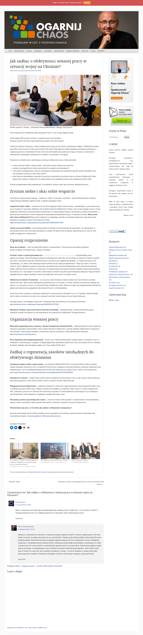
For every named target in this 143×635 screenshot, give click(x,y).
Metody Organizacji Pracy (117, 258)
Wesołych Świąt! (13, 481)
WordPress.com (42, 627)
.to (100, 285)
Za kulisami (113, 282)
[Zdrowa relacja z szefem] (85, 451)
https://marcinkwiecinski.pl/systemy (23, 334)
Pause (50, 288)
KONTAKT (101, 51)
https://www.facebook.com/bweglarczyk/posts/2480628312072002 (34, 304)
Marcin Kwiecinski (36, 70)
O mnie (93, 51)
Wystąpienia (38, 51)
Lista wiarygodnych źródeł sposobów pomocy (44, 416)
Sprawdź (87, 2)
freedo (95, 285)
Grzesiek (18, 502)
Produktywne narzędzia (116, 272)
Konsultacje (48, 51)
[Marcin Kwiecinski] (71, 30)
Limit (56, 288)
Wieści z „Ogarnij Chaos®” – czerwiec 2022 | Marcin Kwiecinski (38, 566)
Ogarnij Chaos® (19, 51)
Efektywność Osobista (40, 472)
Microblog (112, 261)
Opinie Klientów (59, 51)
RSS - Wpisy (114, 300)
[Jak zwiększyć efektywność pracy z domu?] (55, 451)
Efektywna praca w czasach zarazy (120, 250)
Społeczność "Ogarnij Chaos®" (119, 274)
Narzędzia (112, 263)
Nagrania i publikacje (72, 51)
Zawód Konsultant (115, 288)
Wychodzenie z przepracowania (119, 277)
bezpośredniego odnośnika (65, 472)
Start (10, 51)
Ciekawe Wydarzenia (116, 247)
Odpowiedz (19, 518)
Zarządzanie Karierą (115, 285)
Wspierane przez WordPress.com (17, 627)
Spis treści (85, 51)
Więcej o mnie (128, 215)
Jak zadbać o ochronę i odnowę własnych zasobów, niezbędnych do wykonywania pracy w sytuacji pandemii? (23, 462)
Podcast (29, 51)
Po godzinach (113, 266)
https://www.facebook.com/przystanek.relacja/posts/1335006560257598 (36, 223)
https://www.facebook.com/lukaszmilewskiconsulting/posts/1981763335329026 (43, 372)
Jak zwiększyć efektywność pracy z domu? (55, 460)
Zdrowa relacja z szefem (79, 460)
